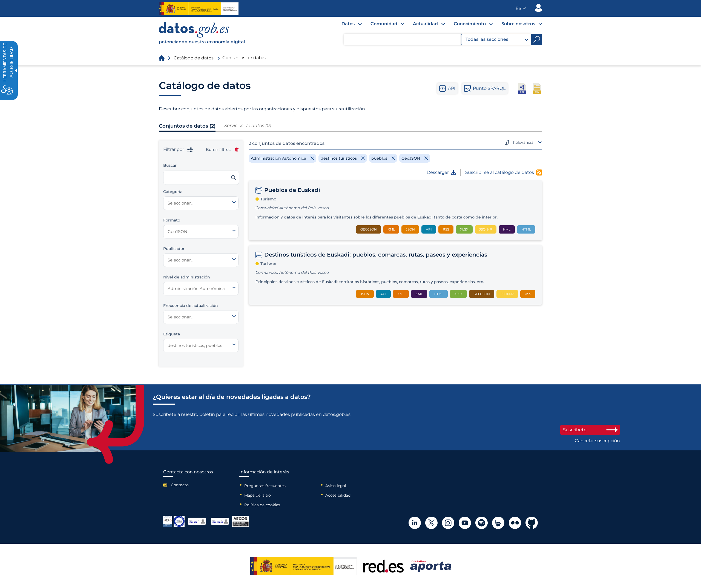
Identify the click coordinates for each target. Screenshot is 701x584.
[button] (521, 8)
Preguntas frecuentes (265, 485)
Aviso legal (335, 485)
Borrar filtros (218, 149)
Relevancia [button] (523, 142)
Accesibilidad (337, 495)
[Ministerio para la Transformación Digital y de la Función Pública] (199, 8)
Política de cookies (262, 504)
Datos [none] (348, 23)
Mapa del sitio (257, 495)
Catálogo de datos (194, 58)
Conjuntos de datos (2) (187, 126)
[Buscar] (233, 178)
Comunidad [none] (383, 23)
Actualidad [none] (425, 23)
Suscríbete (575, 429)
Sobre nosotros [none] (518, 23)
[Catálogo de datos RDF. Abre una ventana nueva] (522, 88)
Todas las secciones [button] (487, 39)
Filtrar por (174, 149)
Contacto (180, 484)
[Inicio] (202, 33)
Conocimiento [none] (470, 23)
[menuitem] (347, 25)
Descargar (438, 172)
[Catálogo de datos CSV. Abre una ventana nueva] (537, 88)
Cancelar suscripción (597, 440)
